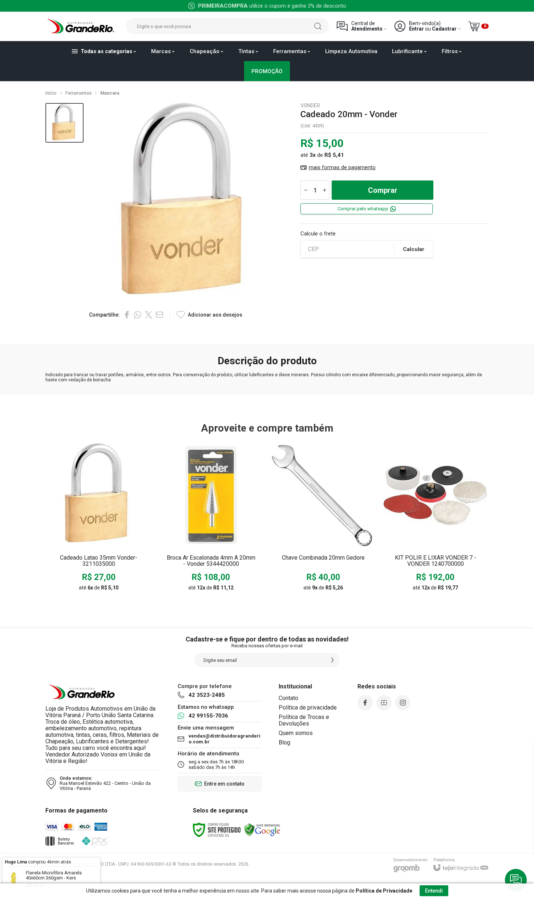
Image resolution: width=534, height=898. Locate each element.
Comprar (382, 190)
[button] (64, 123)
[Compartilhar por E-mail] (159, 314)
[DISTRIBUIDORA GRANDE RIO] (81, 26)
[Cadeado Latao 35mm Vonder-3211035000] (98, 519)
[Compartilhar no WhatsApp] (137, 314)
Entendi (434, 891)
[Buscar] (317, 26)
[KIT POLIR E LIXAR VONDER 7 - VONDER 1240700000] (435, 519)
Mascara (109, 93)
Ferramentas (78, 93)
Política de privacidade (308, 707)
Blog (284, 742)
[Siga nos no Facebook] (365, 702)
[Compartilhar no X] (148, 314)
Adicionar (112, 542)
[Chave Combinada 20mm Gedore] (323, 519)
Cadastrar (444, 29)
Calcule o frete (318, 234)
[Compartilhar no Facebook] (126, 314)
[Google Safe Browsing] (262, 829)
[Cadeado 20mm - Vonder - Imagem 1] (64, 123)
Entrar (416, 29)
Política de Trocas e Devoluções (304, 720)
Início (51, 93)
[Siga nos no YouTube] (384, 702)
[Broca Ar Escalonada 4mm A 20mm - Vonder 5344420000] (211, 519)
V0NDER (310, 105)
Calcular (413, 249)
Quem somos (296, 733)
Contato (288, 698)
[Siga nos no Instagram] (402, 702)
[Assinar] (332, 660)
